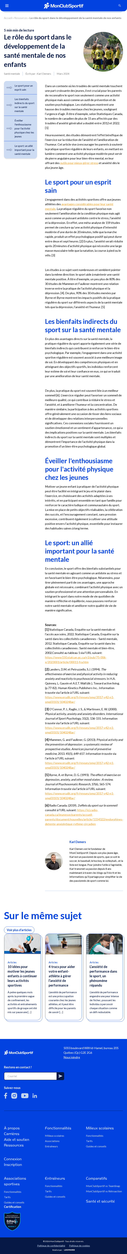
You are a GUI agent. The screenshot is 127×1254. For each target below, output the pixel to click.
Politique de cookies (79, 1245)
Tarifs (89, 1141)
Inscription (13, 1164)
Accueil (8, 17)
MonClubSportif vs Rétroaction (104, 1191)
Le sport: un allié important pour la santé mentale (24, 149)
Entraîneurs (51, 1146)
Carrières (11, 1134)
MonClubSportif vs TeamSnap (103, 1185)
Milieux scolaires (54, 1135)
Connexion (13, 1159)
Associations (52, 1141)
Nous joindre (72, 1057)
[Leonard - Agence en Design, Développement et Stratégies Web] (69, 1250)
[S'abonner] (60, 1076)
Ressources (20, 17)
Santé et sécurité (100, 1201)
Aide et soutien (16, 1139)
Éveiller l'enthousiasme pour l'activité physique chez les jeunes (24, 128)
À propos (12, 1128)
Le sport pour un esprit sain (24, 87)
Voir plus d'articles (19, 930)
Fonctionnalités (58, 1128)
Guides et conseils (96, 1146)
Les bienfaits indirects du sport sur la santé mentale (24, 104)
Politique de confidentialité (51, 1245)
